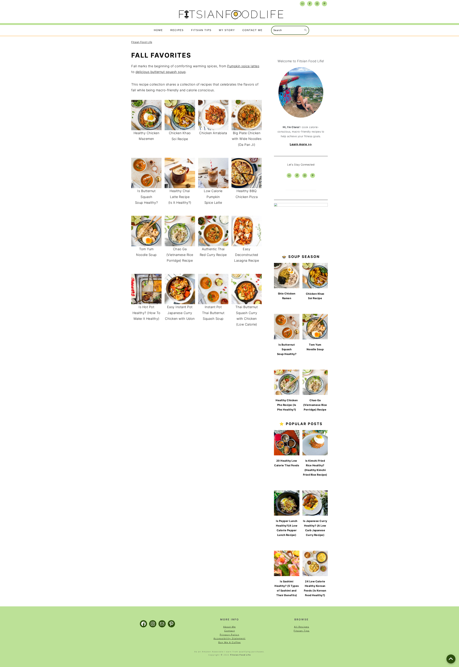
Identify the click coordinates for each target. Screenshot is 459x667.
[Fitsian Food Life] (230, 20)
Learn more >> (301, 144)
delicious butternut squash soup (161, 72)
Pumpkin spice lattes (243, 66)
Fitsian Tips (301, 630)
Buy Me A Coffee (229, 642)
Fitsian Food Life (141, 42)
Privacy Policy (229, 634)
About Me (229, 626)
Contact (229, 630)
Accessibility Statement (229, 638)
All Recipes (301, 626)
